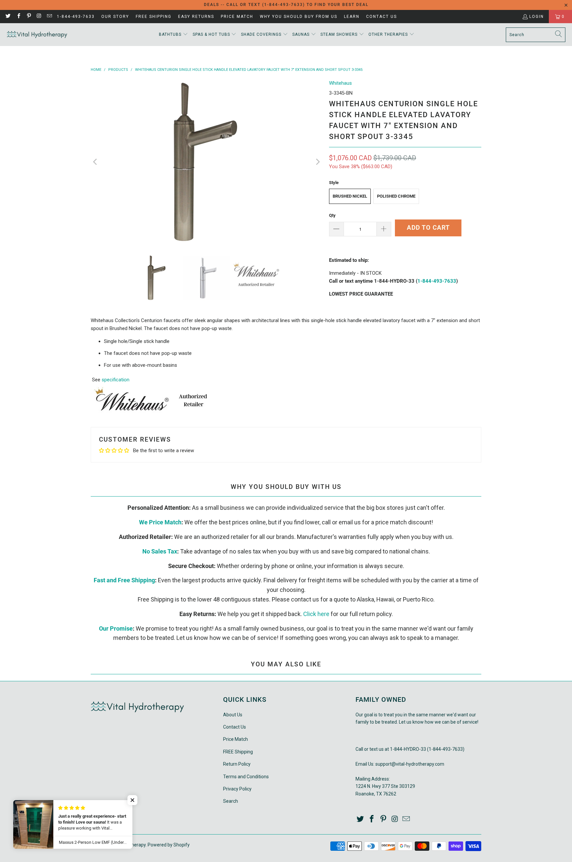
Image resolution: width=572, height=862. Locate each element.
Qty (332, 215)
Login (536, 16)
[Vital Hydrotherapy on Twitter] (8, 16)
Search (230, 801)
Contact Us (381, 16)
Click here (316, 613)
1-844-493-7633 (76, 16)
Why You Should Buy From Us (298, 16)
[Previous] (95, 162)
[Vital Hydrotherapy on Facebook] (18, 16)
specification (115, 380)
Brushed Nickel (350, 196)
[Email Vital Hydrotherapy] (49, 16)
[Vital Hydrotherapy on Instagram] (39, 16)
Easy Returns (196, 16)
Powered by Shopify (169, 844)
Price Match (237, 16)
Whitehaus (340, 83)
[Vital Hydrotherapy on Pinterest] (28, 16)
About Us (232, 714)
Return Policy (237, 764)
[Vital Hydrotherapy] (37, 34)
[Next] (317, 162)
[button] (173, 34)
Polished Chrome (396, 196)
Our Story (115, 16)
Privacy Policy (237, 788)
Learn (351, 16)
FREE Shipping (153, 16)
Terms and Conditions (246, 776)
